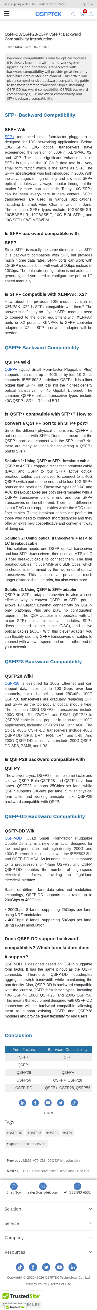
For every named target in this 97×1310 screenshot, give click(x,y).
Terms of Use (61, 1284)
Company (14, 1237)
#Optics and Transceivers (26, 1143)
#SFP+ (68, 1132)
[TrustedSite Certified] (21, 1299)
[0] (82, 13)
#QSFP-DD (14, 1132)
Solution (13, 1209)
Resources (15, 1252)
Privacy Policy (36, 1284)
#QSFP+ (52, 1132)
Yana (18, 46)
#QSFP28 (34, 1132)
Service (12, 1223)
